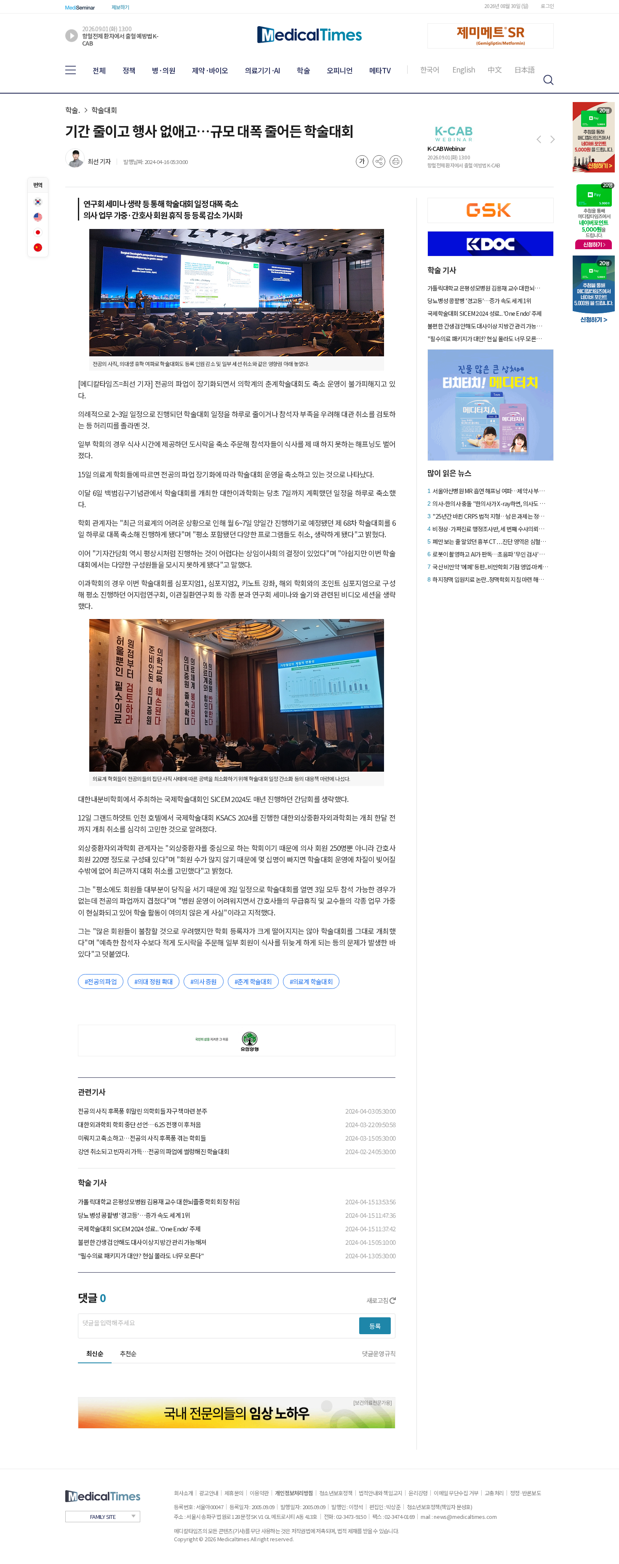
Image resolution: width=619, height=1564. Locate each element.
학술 (303, 70)
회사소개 (183, 1493)
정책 (129, 70)
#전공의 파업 (101, 981)
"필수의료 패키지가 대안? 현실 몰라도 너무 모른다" (140, 1255)
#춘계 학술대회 (253, 981)
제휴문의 (233, 1493)
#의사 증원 (203, 981)
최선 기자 (99, 161)
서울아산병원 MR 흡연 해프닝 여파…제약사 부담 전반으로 (490, 491)
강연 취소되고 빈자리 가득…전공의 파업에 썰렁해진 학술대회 (153, 1151)
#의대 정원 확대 (153, 981)
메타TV (379, 70)
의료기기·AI (262, 70)
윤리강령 (417, 1493)
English (463, 69)
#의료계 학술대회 (311, 981)
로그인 (547, 5)
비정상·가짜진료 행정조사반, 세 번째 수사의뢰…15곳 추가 (490, 529)
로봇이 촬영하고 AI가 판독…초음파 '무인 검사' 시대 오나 (490, 554)
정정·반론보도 (525, 1493)
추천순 (128, 1353)
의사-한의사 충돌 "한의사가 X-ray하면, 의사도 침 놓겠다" (490, 503)
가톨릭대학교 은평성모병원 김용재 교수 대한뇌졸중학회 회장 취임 (159, 1201)
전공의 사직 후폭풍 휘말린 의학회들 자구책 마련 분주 (142, 1110)
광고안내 (208, 1493)
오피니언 (339, 70)
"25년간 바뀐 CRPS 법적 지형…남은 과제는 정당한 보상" (490, 516)
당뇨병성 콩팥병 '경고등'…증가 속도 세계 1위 (134, 1215)
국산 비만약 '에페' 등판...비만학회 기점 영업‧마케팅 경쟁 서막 (490, 567)
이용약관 (259, 1493)
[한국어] (38, 202)
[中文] (38, 247)
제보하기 (120, 7)
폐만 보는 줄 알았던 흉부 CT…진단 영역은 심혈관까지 (490, 541)
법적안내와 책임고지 (381, 1493)
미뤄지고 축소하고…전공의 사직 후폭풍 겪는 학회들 (142, 1137)
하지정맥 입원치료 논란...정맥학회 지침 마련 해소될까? (490, 579)
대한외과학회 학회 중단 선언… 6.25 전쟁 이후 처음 (139, 1124)
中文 (495, 69)
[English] (38, 217)
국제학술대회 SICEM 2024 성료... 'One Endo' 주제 (139, 1228)
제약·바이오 (210, 70)
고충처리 (494, 1493)
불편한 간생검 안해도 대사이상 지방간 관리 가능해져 (142, 1242)
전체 (99, 70)
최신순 (94, 1353)
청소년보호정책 (335, 1493)
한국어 (430, 69)
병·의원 (163, 70)
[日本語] (38, 232)
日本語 (524, 69)
